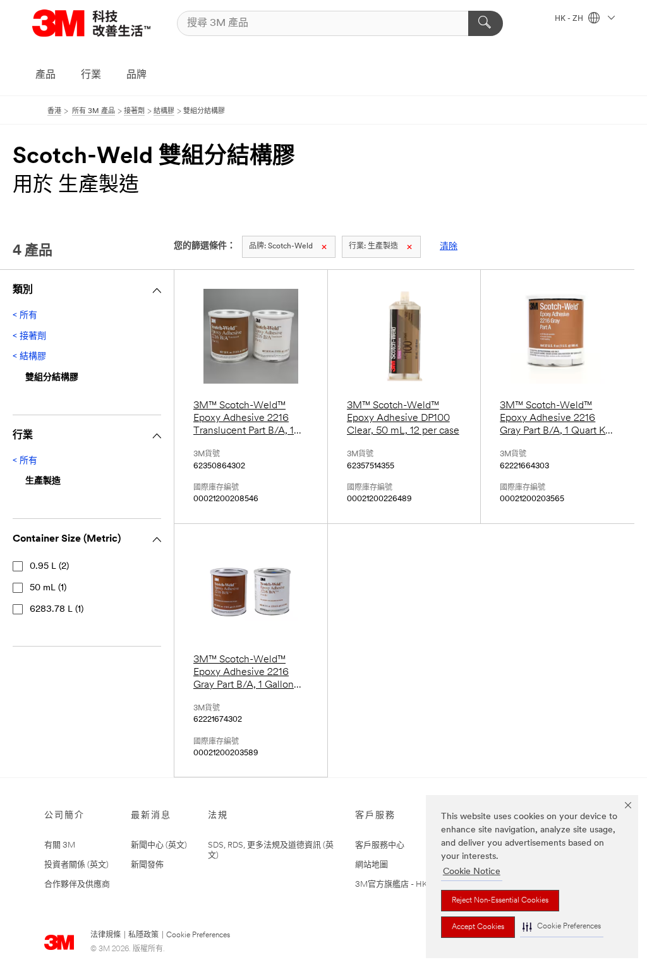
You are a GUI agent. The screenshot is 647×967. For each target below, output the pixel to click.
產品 (45, 75)
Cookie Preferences (198, 935)
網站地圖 (371, 865)
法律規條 (105, 935)
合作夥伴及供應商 (77, 884)
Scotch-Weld (281, 246)
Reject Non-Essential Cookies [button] (500, 900)
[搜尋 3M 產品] (485, 23)
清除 (448, 247)
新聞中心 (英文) (159, 845)
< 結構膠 (29, 357)
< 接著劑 (29, 336)
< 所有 (25, 315)
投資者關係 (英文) (76, 865)
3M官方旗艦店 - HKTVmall (404, 884)
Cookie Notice (471, 872)
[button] (561, 926)
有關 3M (59, 845)
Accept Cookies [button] (478, 927)
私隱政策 (143, 935)
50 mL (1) (48, 588)
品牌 (136, 75)
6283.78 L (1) (56, 609)
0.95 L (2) (49, 566)
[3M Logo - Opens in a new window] (91, 23)
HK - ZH (570, 19)
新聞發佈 (147, 865)
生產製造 (373, 246)
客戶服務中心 (379, 845)
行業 (91, 75)
